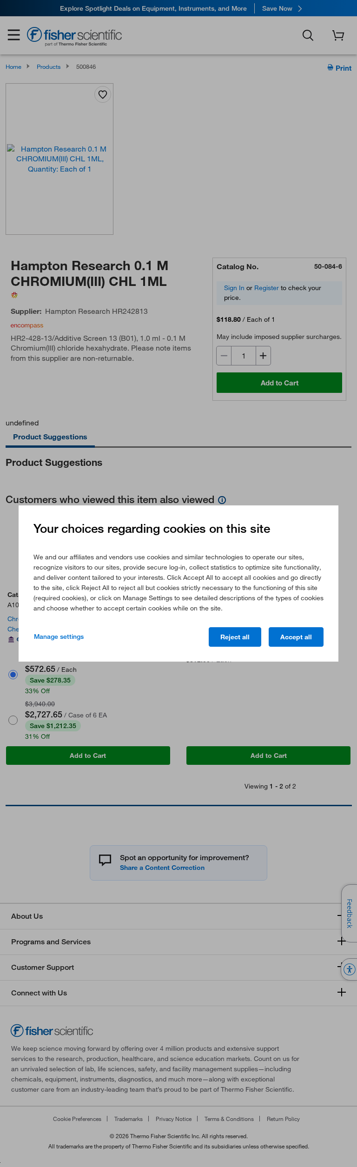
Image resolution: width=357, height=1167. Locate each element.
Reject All (235, 637)
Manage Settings (59, 636)
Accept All (296, 637)
